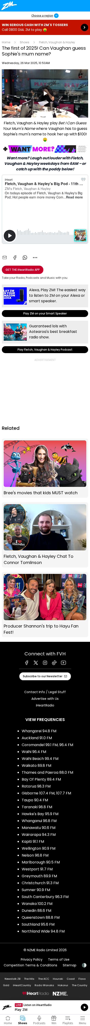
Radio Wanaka (44, 985)
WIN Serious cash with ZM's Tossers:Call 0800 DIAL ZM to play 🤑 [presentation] (45, 27)
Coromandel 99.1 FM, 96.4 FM (47, 744)
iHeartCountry (22, 985)
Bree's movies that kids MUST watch (45, 468)
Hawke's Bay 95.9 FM (40, 814)
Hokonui (63, 985)
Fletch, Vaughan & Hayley (57, 42)
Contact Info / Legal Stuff (45, 692)
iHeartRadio (45, 705)
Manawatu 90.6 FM (38, 827)
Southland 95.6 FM (38, 924)
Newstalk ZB (12, 979)
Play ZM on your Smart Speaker (45, 301)
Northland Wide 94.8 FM (43, 931)
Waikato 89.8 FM (36, 765)
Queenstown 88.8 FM (41, 917)
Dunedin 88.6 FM (36, 910)
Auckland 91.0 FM (37, 738)
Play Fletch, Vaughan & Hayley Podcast (45, 337)
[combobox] (35, 257)
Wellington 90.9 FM (38, 848)
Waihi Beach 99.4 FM (40, 758)
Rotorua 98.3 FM (36, 786)
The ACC (43, 979)
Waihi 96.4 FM (34, 751)
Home (6, 42)
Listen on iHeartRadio (45, 1007)
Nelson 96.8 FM (35, 855)
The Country (79, 985)
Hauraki (58, 979)
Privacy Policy (31, 959)
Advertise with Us (45, 698)
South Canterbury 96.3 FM (45, 896)
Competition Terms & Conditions (30, 965)
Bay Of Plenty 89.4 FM (41, 779)
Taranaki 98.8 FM (37, 807)
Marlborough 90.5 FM (41, 862)
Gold (6, 985)
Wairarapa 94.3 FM (39, 834)
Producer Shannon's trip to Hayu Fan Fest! (45, 604)
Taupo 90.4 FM (35, 800)
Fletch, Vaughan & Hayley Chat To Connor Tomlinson (45, 534)
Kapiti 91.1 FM (33, 841)
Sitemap (69, 965)
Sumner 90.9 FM (36, 889)
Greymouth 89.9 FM (39, 876)
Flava (82, 979)
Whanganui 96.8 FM (39, 820)
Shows (24, 42)
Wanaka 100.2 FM (37, 903)
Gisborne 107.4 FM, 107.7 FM (46, 793)
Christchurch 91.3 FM (40, 883)
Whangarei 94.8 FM (39, 731)
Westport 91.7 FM (37, 869)
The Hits (29, 979)
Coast (71, 979)
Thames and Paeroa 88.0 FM (47, 772)
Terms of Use (58, 959)
